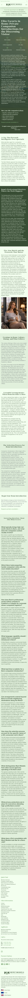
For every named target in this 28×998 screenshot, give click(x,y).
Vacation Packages (5, 923)
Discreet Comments (5, 891)
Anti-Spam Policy (4, 896)
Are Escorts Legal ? (5, 922)
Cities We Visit (4, 913)
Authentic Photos (4, 907)
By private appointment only (11, 9)
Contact (2, 903)
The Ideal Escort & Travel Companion (9, 932)
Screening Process (5, 912)
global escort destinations (18, 66)
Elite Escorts (3, 885)
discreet (3, 13)
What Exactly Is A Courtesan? (7, 882)
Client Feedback (4, 917)
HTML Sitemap (4, 893)
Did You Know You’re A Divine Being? (9, 933)
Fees (2, 915)
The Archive (3, 890)
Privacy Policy (4, 894)
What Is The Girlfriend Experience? (8, 884)
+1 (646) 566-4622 (7, 942)
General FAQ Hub (4, 888)
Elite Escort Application (6, 929)
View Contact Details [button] (6, 1)
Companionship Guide (5, 887)
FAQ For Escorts (4, 931)
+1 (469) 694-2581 (7, 943)
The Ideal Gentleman (5, 920)
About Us (3, 904)
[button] (2, 5)
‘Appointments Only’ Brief (6, 909)
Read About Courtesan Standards (8, 910)
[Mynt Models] (14, 4)
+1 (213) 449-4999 (6, 945)
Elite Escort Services (5, 879)
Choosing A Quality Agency (7, 881)
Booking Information (5, 906)
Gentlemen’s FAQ (4, 919)
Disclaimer (3, 897)
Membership (3, 916)
